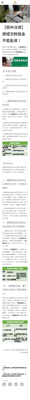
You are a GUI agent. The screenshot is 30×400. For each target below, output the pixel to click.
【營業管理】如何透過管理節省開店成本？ (14, 368)
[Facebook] (4, 384)
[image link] (15, 2)
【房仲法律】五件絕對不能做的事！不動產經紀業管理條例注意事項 (14, 375)
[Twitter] (10, 384)
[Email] (22, 384)
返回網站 (5, 380)
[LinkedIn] (16, 384)
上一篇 (4, 366)
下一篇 (4, 372)
